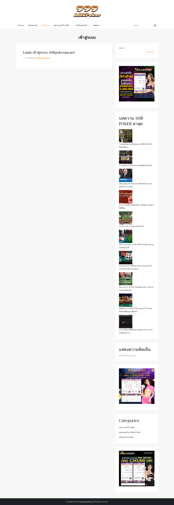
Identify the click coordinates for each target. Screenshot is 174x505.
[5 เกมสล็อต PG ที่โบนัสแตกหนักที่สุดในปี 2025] (125, 157)
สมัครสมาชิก (33, 25)
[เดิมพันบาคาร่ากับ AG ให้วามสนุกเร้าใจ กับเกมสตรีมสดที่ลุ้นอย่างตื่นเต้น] (125, 300)
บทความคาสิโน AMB (61, 25)
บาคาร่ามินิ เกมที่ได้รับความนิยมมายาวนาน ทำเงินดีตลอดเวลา (136, 331)
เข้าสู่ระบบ (45, 25)
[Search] (155, 25)
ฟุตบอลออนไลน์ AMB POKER (130, 432)
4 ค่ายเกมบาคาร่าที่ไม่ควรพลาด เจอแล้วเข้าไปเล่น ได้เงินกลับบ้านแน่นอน (135, 267)
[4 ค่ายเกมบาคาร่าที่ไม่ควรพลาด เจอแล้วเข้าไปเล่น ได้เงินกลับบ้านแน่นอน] (125, 257)
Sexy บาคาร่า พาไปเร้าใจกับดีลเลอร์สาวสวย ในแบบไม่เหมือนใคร (136, 288)
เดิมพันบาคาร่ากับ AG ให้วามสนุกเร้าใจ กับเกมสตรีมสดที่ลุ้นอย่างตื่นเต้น (135, 309)
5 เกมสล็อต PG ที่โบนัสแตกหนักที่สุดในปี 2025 (135, 165)
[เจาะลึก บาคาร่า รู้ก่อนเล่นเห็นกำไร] (125, 218)
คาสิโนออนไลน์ (81, 25)
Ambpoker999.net (86, 502)
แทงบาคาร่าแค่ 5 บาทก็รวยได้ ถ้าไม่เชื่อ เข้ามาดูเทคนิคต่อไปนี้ (136, 246)
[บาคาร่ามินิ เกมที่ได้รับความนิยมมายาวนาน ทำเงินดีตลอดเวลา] (125, 321)
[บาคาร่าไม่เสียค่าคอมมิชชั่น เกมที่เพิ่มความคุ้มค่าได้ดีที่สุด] (125, 196)
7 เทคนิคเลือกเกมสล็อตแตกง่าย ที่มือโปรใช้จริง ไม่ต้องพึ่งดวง (135, 145)
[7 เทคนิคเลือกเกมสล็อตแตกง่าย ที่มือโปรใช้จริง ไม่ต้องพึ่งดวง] (125, 136)
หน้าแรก (21, 25)
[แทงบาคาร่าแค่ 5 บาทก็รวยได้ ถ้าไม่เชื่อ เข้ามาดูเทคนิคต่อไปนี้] (125, 236)
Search (121, 48)
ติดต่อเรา (97, 25)
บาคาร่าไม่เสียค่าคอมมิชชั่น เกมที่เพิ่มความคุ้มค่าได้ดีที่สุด (136, 206)
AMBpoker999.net (43, 58)
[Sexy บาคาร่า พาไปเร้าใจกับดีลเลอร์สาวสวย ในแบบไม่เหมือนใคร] (125, 279)
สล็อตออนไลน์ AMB (126, 437)
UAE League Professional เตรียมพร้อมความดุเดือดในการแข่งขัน (135, 185)
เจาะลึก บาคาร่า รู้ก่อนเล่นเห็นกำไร (131, 226)
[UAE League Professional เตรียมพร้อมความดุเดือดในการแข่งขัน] (125, 175)
